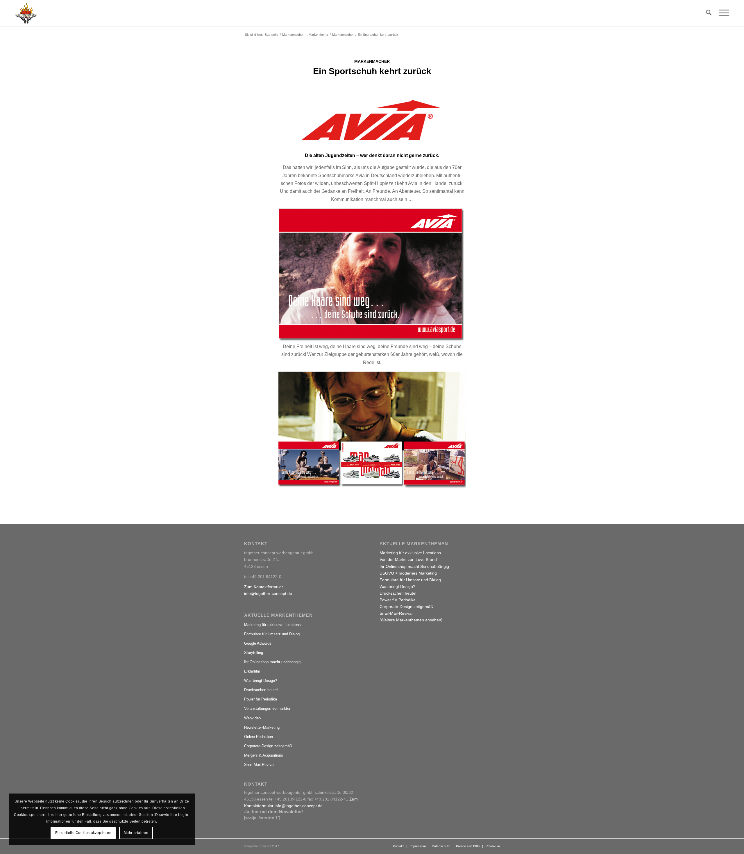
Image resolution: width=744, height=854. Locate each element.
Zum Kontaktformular (263, 586)
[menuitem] (708, 13)
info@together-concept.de (268, 593)
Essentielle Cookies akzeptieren (83, 833)
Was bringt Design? (260, 680)
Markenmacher (372, 61)
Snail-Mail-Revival (259, 764)
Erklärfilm (252, 671)
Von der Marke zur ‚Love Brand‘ (409, 559)
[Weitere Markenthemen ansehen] (411, 620)
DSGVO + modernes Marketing (408, 573)
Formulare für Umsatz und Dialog (272, 634)
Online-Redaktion (258, 736)
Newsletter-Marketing (262, 727)
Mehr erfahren (136, 833)
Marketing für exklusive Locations (272, 625)
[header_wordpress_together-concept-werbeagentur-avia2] (372, 120)
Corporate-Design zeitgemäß (268, 746)
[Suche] (708, 13)
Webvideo (252, 718)
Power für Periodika (260, 699)
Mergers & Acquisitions (263, 755)
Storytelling (253, 652)
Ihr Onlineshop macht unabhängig (272, 662)
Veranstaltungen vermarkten (267, 708)
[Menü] (722, 13)
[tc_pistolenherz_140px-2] (26, 13)
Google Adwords (257, 643)
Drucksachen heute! (261, 690)
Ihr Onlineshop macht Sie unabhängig (414, 566)
